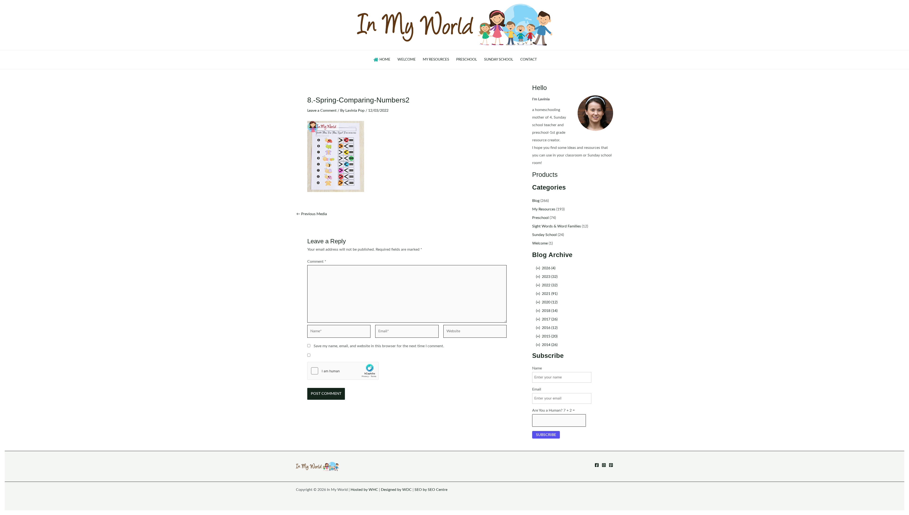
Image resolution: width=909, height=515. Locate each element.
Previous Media (311, 214)
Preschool (540, 218)
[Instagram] (604, 465)
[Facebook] (597, 465)
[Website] (475, 332)
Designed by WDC (396, 490)
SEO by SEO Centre (430, 490)
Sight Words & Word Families (556, 226)
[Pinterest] (611, 465)
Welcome (540, 243)
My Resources (543, 209)
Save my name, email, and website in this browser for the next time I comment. (379, 346)
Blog (535, 201)
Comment (316, 261)
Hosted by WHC (364, 490)
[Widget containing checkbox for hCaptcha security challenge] (343, 371)
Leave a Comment (322, 110)
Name (537, 368)
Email (536, 389)
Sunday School (544, 235)
